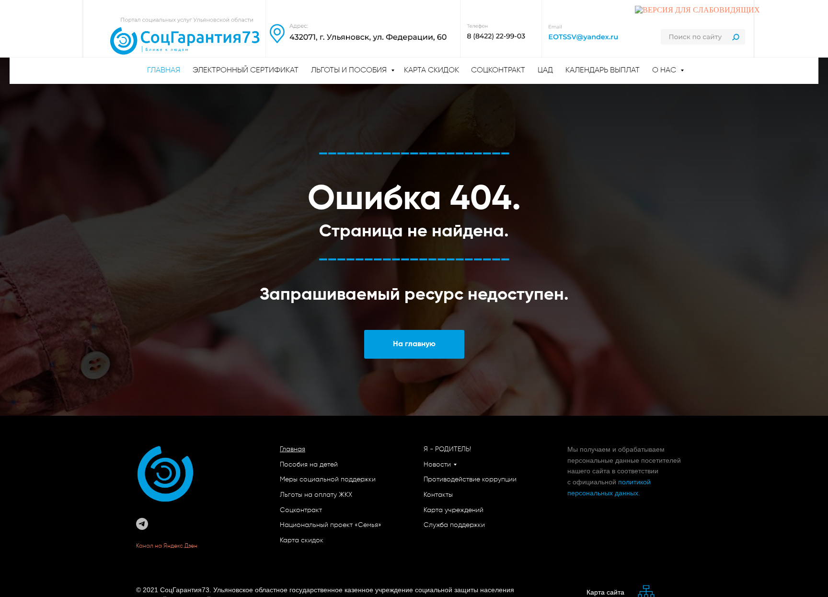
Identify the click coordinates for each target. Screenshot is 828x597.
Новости (437, 464)
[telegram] (142, 524)
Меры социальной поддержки (328, 479)
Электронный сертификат (246, 70)
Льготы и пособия (350, 70)
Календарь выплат (602, 70)
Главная (292, 449)
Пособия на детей (309, 464)
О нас (665, 70)
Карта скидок (431, 70)
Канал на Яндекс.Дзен (167, 546)
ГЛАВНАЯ (163, 70)
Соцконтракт (498, 70)
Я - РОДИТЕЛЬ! (447, 449)
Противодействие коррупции (470, 479)
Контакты (438, 495)
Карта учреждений (453, 510)
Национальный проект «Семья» (330, 525)
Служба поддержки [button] (454, 525)
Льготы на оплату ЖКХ (316, 495)
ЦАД (545, 70)
